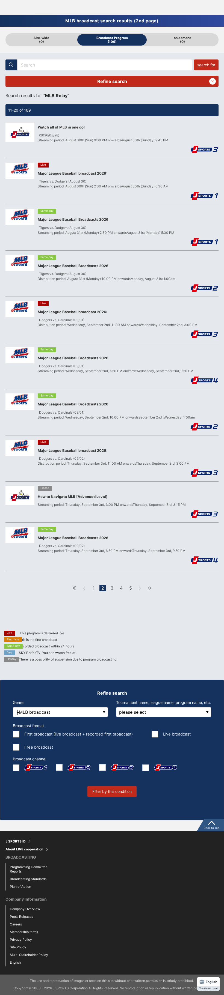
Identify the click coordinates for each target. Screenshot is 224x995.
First (75, 588)
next (140, 588)
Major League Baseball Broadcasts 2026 (73, 219)
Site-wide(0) (41, 40)
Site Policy (18, 947)
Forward (84, 588)
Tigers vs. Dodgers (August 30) (62, 181)
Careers (16, 924)
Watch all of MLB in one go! (61, 127)
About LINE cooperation (24, 849)
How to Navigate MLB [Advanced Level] (72, 496)
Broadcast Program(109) (112, 40)
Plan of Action (20, 887)
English (15, 962)
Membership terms (24, 932)
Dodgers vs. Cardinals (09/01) (61, 320)
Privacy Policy (21, 939)
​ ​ (112, 83)
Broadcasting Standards (28, 879)
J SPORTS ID (15, 841)
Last (149, 588)
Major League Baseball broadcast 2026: (72, 173)
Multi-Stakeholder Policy (29, 955)
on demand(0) (182, 40)
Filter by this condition (112, 791)
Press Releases (21, 917)
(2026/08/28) (49, 135)
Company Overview (25, 909)
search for (206, 64)
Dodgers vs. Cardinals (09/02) (62, 458)
